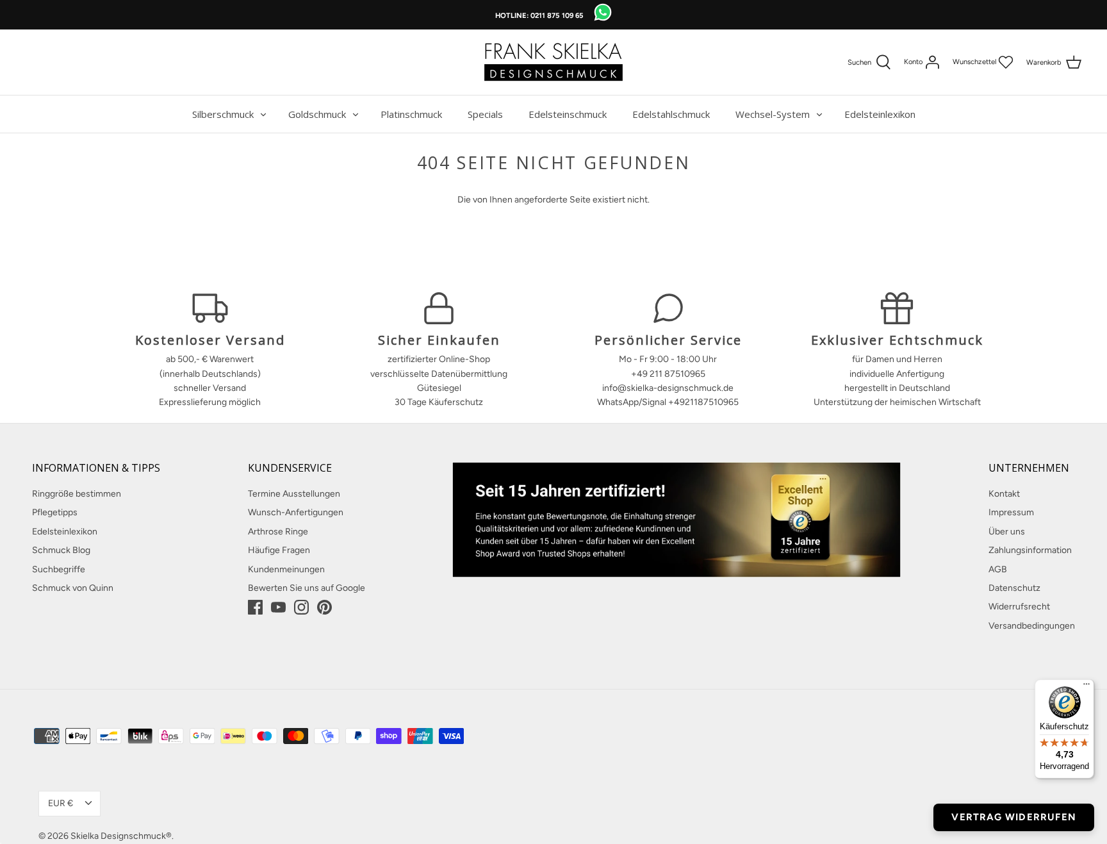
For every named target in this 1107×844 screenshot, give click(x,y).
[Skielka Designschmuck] (553, 62)
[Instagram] (301, 607)
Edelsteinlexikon (879, 114)
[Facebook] (255, 607)
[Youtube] (278, 607)
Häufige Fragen (279, 550)
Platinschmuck (411, 114)
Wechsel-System (772, 114)
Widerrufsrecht (1019, 606)
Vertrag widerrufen (1013, 817)
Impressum (1011, 512)
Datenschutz (1014, 588)
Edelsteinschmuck (568, 114)
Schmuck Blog (61, 550)
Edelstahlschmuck (671, 114)
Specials (485, 114)
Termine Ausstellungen (294, 493)
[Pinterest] (324, 607)
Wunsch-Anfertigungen (295, 512)
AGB (997, 569)
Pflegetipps (55, 512)
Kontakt (1004, 493)
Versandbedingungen (1031, 625)
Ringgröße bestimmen (76, 493)
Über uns (1006, 531)
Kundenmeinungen (286, 569)
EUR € (60, 803)
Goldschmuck (317, 114)
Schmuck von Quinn (72, 588)
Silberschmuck (223, 114)
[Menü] (1086, 687)
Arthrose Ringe (278, 531)
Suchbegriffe (58, 569)
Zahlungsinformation (1030, 550)
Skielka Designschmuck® (121, 836)
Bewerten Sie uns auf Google (306, 588)
